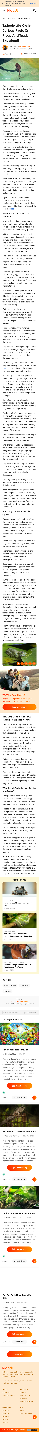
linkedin (5, 1419)
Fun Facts (11, 18)
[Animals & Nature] (3, 1092)
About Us (23, 1392)
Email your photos (19, 707)
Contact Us (6, 1392)
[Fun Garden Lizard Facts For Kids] (19, 1115)
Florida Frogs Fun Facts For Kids (18, 1213)
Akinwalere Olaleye (25, 46)
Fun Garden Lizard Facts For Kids (19, 1131)
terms (22, 1410)
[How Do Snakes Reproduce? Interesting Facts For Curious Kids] (19, 922)
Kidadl (4, 18)
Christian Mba (10, 1054)
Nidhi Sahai (9, 1302)
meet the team (25, 1395)
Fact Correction (32, 1012)
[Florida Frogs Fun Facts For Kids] (19, 1197)
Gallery (7, 78)
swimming (6, 368)
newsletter (23, 1398)
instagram (5, 1416)
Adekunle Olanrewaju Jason (12, 1136)
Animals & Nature (9, 901)
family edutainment (26, 1402)
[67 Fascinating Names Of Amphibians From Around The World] (19, 953)
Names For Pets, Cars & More (14, 962)
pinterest (5, 1413)
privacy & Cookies (26, 1413)
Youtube (5, 1422)
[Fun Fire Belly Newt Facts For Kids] (19, 1279)
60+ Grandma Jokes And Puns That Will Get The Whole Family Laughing (15, 3)
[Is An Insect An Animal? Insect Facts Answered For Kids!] (19, 1033)
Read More (33, 3)
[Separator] (35, 1417)
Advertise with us (8, 1395)
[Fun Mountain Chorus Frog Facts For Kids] (19, 889)
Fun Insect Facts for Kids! (15, 1049)
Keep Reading (21, 1086)
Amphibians (24, 985)
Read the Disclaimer (11, 1012)
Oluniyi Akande (10, 1218)
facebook (5, 1410)
